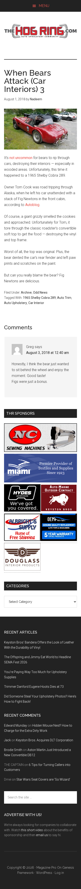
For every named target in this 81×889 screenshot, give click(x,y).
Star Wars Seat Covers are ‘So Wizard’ (43, 779)
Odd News (40, 292)
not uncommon (20, 158)
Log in (59, 873)
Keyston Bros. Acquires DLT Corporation (44, 740)
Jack (7, 740)
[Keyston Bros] (58, 510)
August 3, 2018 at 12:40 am (47, 353)
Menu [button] (44, 6)
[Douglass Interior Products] (22, 569)
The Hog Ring (40, 31)
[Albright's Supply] (22, 540)
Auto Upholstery (15, 303)
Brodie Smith (13, 750)
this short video (32, 830)
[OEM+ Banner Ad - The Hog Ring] (58, 540)
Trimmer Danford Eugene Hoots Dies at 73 (34, 686)
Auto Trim (64, 297)
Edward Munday (15, 725)
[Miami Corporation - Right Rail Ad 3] (40, 481)
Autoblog (32, 205)
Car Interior (36, 303)
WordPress (44, 873)
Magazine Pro (46, 867)
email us (42, 835)
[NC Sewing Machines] (40, 451)
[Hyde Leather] (22, 510)
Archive (26, 292)
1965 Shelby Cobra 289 (39, 297)
